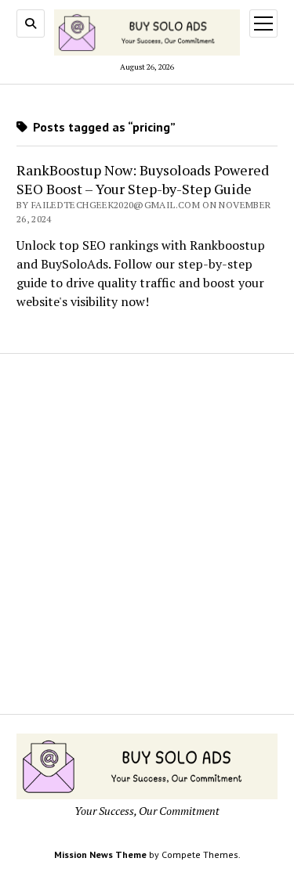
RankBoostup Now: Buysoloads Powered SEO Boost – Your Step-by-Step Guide (142, 179)
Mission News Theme (100, 854)
